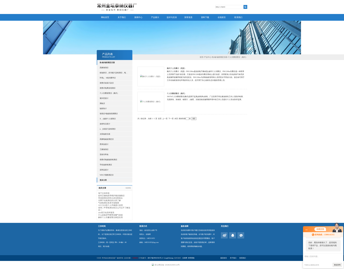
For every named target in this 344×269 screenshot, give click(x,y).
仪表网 (184, 258)
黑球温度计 (104, 144)
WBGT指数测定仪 (107, 175)
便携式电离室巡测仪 (107, 88)
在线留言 (222, 17)
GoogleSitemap (168, 258)
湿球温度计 (104, 170)
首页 (201, 57)
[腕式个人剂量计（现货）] (151, 76)
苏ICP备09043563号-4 (155, 258)
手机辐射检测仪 (106, 165)
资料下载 (205, 17)
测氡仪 (102, 103)
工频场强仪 (104, 149)
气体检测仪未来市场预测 (108, 203)
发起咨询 (337, 265)
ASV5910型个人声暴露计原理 (110, 205)
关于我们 (122, 17)
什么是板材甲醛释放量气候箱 (110, 215)
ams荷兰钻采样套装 (106, 213)
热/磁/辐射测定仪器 (107, 62)
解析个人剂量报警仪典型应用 (110, 217)
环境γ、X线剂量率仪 (108, 78)
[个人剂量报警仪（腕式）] (151, 101)
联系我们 (238, 17)
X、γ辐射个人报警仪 (108, 119)
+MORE (128, 188)
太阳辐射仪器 (105, 134)
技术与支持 (172, 17)
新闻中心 (138, 17)
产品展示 (155, 17)
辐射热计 (103, 108)
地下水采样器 (104, 193)
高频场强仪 (104, 68)
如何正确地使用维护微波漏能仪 (111, 196)
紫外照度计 (104, 98)
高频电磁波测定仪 (107, 139)
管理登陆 (191, 258)
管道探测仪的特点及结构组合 (110, 198)
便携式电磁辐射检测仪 (108, 160)
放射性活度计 (105, 124)
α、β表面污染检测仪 (108, 129)
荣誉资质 (188, 17)
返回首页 (223, 258)
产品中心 (207, 57)
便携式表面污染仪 (107, 83)
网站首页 (105, 17)
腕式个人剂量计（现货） (176, 68)
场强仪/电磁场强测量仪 (109, 114)
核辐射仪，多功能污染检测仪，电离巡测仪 (114, 73)
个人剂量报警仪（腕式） (109, 93)
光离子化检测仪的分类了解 (109, 200)
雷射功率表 (104, 154)
